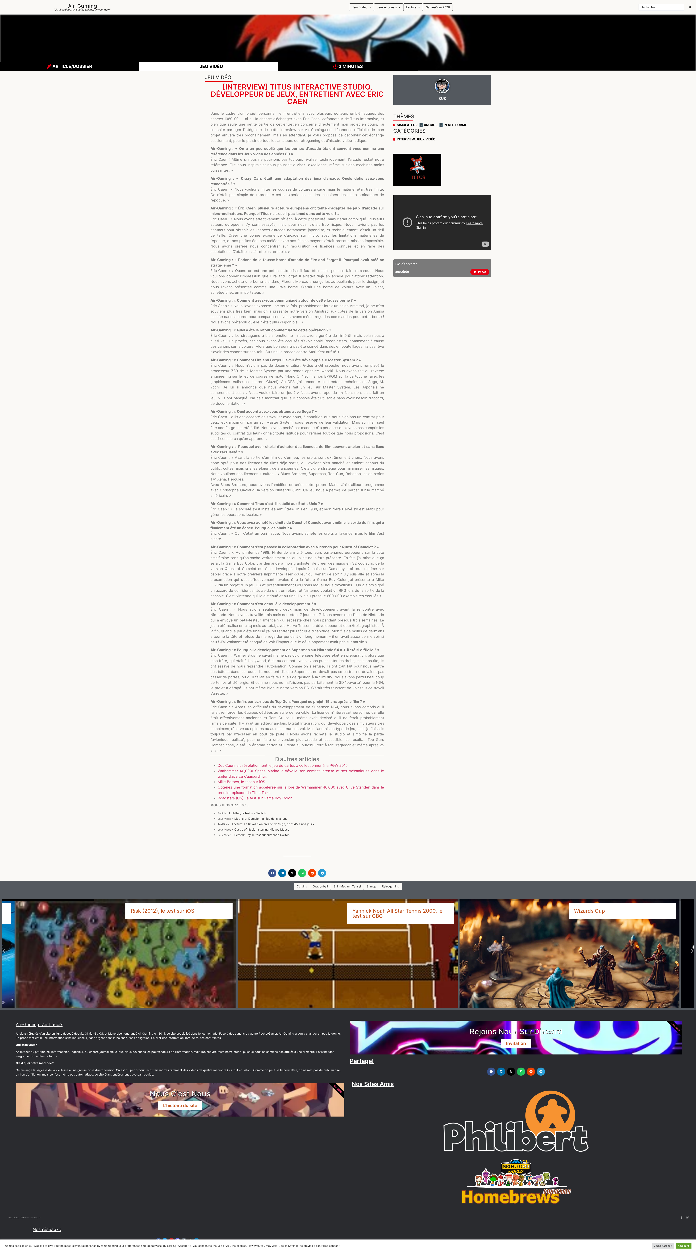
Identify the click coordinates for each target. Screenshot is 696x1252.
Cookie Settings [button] (663, 1245)
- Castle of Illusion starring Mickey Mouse (253, 829)
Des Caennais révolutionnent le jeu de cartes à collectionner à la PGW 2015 (283, 765)
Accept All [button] (683, 1245)
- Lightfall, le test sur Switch (242, 813)
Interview (406, 139)
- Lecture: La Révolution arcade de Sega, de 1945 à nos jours (266, 824)
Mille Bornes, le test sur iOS (241, 782)
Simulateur (407, 125)
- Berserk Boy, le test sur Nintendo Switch (253, 835)
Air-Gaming (82, 6)
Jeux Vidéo (426, 139)
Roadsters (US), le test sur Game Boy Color (255, 798)
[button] (272, 873)
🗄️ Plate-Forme (453, 125)
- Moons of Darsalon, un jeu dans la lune (252, 818)
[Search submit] (690, 7)
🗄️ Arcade (428, 125)
